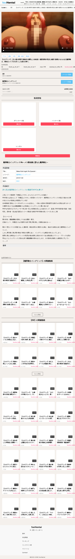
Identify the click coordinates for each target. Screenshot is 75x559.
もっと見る (37, 314)
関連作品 (37, 156)
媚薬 (10, 56)
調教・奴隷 (21, 56)
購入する (19, 124)
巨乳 (14, 56)
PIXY (18, 181)
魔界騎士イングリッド (9, 81)
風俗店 (27, 56)
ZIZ (3, 74)
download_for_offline (54, 67)
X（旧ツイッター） (36, 530)
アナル (4, 56)
